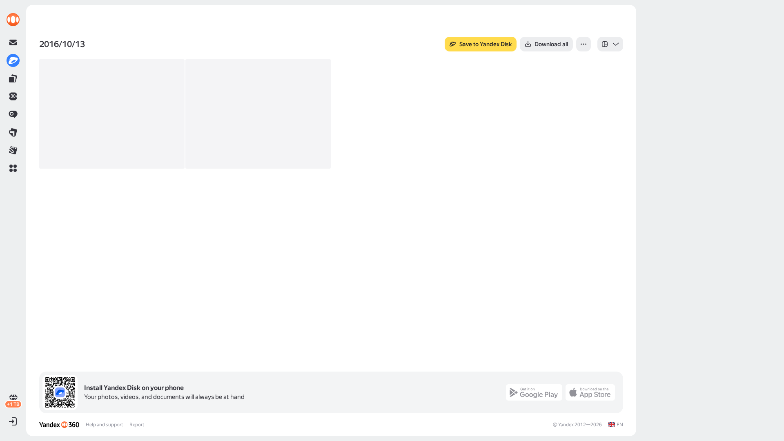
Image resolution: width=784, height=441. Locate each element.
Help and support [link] (104, 425)
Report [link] (136, 425)
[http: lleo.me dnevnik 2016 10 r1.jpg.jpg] (112, 114)
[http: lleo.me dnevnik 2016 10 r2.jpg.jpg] (258, 114)
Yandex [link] (566, 425)
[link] (13, 19)
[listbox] (610, 44)
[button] (13, 168)
